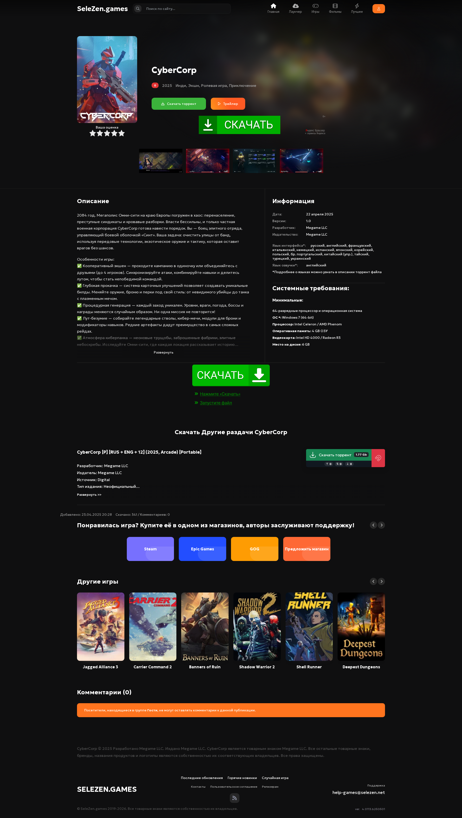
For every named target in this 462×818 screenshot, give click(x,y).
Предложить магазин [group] (307, 549)
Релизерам (270, 786)
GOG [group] (254, 549)
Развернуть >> (89, 495)
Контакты (198, 786)
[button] (373, 525)
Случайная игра (275, 778)
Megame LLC (316, 227)
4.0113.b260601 (373, 809)
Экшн (193, 85)
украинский (301, 258)
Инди (181, 85)
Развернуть (163, 352)
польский (280, 254)
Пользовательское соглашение (233, 786)
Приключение (242, 85)
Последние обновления (202, 778)
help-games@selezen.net (359, 792)
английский (336, 245)
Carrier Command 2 (153, 666)
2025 (167, 85)
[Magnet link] (378, 458)
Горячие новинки (242, 778)
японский (344, 250)
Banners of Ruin (205, 666)
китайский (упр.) (338, 254)
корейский (363, 250)
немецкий (305, 250)
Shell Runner (309, 666)
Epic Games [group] (202, 549)
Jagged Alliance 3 (100, 666)
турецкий (280, 258)
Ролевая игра (214, 85)
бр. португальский (306, 254)
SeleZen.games (102, 9)
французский (359, 245)
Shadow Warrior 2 (257, 666)
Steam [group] (150, 549)
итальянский (283, 250)
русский (318, 245)
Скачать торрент (343, 454)
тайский (361, 254)
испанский (325, 250)
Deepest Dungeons (361, 666)
